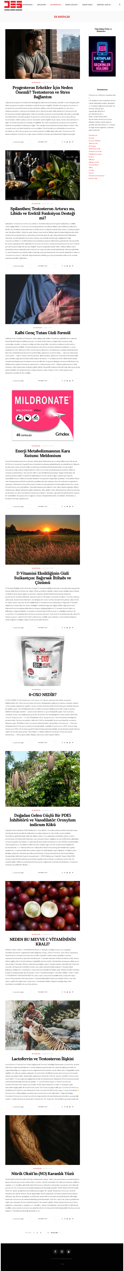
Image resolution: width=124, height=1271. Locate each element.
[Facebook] (55, 1251)
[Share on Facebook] (64, 142)
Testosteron (93, 135)
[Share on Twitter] (67, 142)
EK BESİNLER (55, 5)
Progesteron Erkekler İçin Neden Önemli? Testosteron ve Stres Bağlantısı (42, 92)
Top (62, 1264)
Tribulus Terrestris (95, 154)
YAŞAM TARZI (87, 5)
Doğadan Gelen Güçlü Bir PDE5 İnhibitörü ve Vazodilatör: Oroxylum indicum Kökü (43, 820)
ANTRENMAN (28, 5)
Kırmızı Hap (93, 178)
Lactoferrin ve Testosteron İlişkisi (43, 1058)
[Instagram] (62, 1251)
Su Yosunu (92, 146)
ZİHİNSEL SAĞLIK (104, 5)
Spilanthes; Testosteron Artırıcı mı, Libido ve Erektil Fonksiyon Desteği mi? (42, 213)
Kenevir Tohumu (94, 141)
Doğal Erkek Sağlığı (18, 142)
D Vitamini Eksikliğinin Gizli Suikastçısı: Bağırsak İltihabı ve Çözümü (42, 578)
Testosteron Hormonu (96, 176)
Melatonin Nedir (94, 149)
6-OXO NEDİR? (43, 694)
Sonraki (54, 1233)
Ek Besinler (36, 82)
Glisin (91, 167)
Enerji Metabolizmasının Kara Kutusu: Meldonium (42, 453)
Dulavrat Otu (93, 143)
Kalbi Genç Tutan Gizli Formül (42, 332)
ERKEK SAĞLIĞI (71, 5)
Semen (91, 157)
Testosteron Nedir (95, 151)
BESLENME (41, 5)
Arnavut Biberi (94, 165)
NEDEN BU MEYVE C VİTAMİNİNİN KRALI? (43, 942)
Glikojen (92, 159)
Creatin (91, 170)
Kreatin (91, 138)
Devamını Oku (42, 142)
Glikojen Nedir (94, 162)
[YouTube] (68, 1251)
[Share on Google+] (70, 142)
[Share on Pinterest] (72, 142)
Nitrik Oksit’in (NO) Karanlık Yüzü (42, 1173)
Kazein (91, 173)
